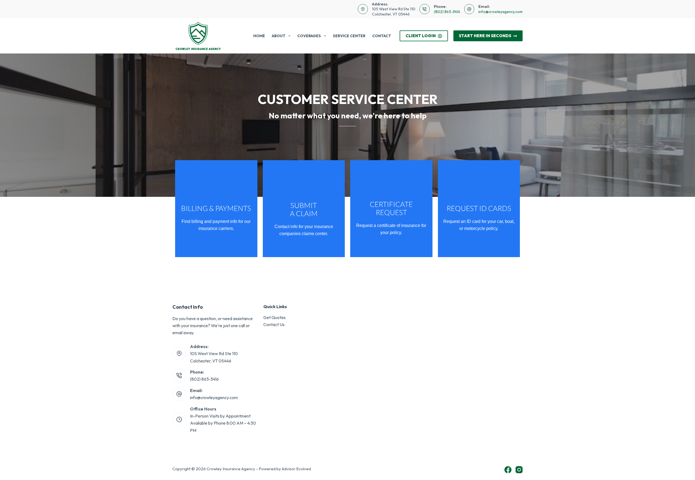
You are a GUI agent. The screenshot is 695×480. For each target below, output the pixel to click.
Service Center (349, 35)
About (278, 35)
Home (259, 35)
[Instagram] (519, 469)
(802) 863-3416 (447, 11)
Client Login (421, 35)
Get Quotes (274, 317)
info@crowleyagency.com (500, 11)
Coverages (309, 35)
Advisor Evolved (296, 468)
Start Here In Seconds (485, 35)
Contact (381, 35)
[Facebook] (507, 469)
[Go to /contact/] (216, 208)
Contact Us (274, 324)
